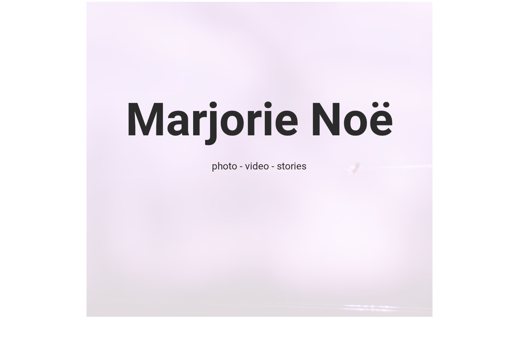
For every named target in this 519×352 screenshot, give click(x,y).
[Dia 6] (280, 305)
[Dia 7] (246, 305)
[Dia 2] (255, 306)
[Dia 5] (272, 305)
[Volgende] (458, 159)
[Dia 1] (238, 305)
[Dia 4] (264, 305)
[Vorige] (61, 159)
